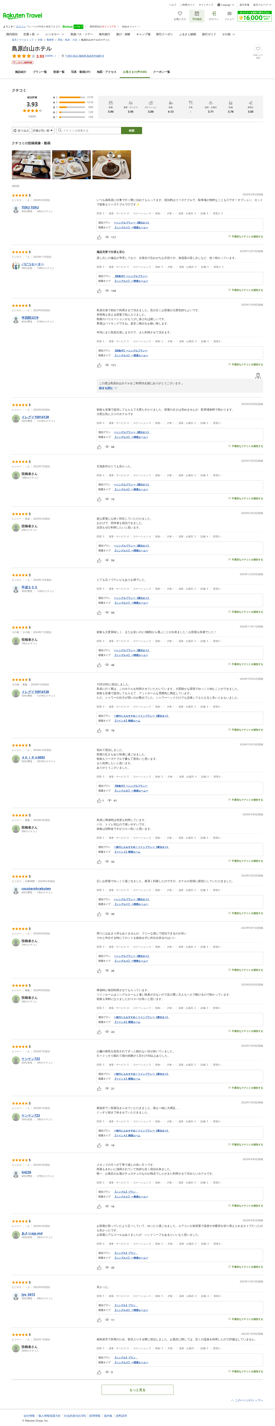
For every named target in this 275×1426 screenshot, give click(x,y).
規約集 (108, 1415)
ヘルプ (172, 4)
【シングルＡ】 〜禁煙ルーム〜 (131, 355)
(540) (135, 72)
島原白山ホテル (32, 48)
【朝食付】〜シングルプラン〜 (131, 276)
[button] (31, 164)
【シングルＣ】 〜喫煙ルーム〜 (131, 227)
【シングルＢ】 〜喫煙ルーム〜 (131, 1310)
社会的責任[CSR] (75, 1415)
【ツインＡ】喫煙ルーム (127, 852)
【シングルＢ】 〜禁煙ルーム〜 (131, 790)
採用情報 (94, 1415)
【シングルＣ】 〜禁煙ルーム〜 (131, 281)
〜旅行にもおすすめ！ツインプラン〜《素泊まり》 (141, 716)
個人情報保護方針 (49, 1415)
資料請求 (121, 1415)
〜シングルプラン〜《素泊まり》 (132, 222)
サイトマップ (206, 4)
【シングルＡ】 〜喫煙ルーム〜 (131, 437)
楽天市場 (244, 4)
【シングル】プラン (126, 1191)
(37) (80, 72)
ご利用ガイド (187, 4)
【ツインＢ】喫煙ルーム (127, 720)
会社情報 (29, 1415)
